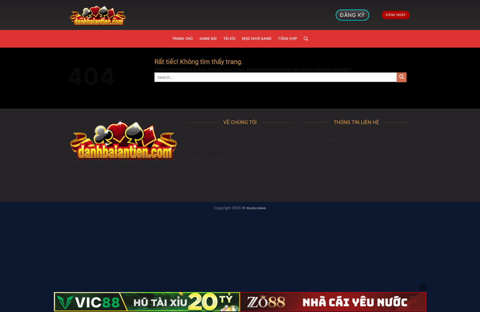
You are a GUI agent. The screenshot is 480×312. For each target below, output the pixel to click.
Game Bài (208, 39)
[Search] (305, 39)
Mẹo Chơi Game (256, 39)
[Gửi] (402, 77)
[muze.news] (98, 15)
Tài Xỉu (229, 39)
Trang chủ (182, 39)
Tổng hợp (287, 39)
